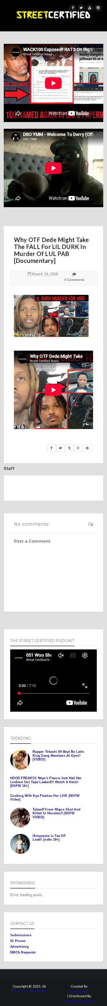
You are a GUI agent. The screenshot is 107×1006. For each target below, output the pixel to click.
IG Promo (18, 941)
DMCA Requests (23, 952)
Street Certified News (29, 991)
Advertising (19, 946)
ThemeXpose (79, 991)
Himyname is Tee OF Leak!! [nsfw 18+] (49, 838)
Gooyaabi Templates (79, 1001)
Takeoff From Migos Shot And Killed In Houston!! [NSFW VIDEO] (56, 813)
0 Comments (74, 280)
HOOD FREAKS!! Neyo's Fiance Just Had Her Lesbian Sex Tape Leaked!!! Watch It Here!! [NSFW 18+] (45, 782)
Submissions (20, 935)
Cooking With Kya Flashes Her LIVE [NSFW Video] (44, 798)
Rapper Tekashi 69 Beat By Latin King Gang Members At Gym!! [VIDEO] (58, 755)
